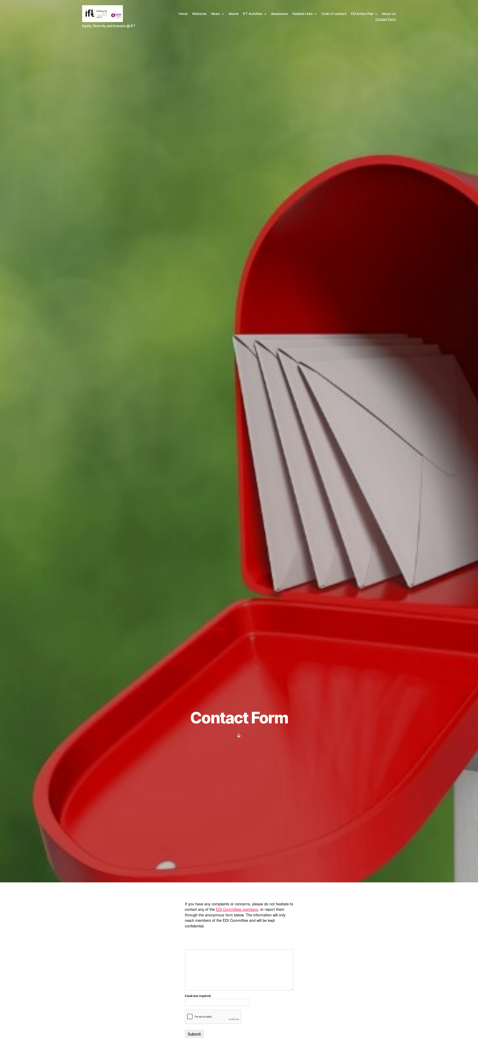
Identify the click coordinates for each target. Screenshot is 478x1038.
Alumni (233, 14)
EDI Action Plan (362, 14)
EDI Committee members (237, 909)
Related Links (303, 14)
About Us (389, 14)
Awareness (279, 14)
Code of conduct (334, 14)
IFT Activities (253, 14)
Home (183, 14)
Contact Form (385, 19)
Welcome (199, 14)
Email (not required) (198, 996)
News (215, 14)
